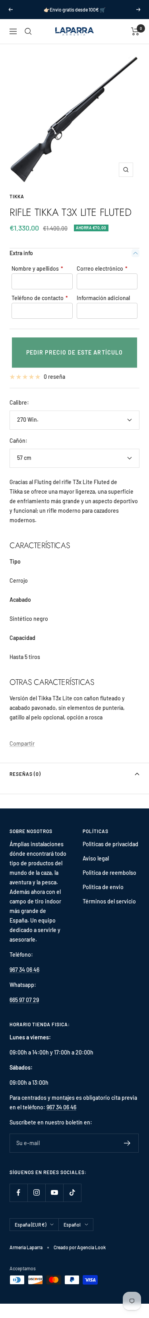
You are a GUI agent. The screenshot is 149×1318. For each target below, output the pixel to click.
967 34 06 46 (24, 969)
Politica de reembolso (109, 872)
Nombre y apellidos (37, 268)
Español (72, 1224)
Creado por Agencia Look (80, 1247)
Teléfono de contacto (40, 298)
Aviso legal (96, 858)
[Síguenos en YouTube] (54, 1193)
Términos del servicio (109, 901)
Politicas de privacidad (110, 844)
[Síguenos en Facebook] (18, 1193)
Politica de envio (103, 887)
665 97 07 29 (24, 999)
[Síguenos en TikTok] (72, 1193)
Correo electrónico (102, 268)
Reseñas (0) (25, 774)
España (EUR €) (30, 1224)
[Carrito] (135, 31)
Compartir (22, 743)
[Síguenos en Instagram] (36, 1193)
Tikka (17, 196)
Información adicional (103, 298)
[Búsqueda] (28, 31)
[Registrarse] (127, 1143)
